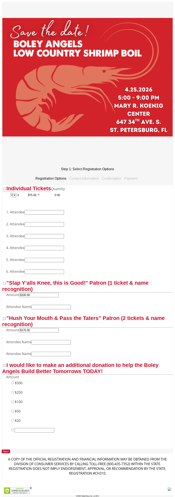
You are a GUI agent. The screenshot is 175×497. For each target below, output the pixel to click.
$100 (18, 401)
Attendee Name (18, 306)
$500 (18, 383)
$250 (18, 392)
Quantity (58, 188)
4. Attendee (15, 247)
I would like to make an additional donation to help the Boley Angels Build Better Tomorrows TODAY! (80, 368)
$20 (17, 420)
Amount (12, 294)
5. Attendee (15, 259)
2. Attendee (15, 224)
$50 (17, 411)
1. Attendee (15, 212)
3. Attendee (15, 236)
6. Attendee (15, 271)
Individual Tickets (28, 188)
